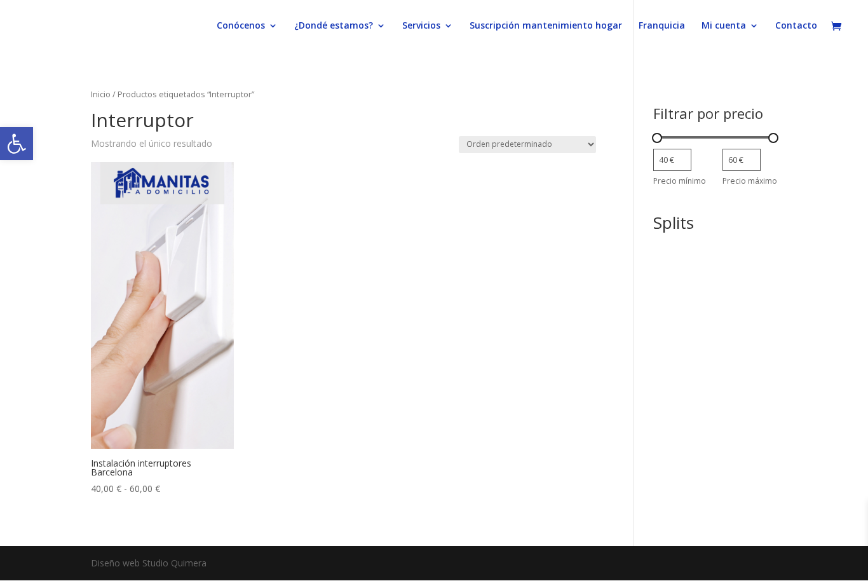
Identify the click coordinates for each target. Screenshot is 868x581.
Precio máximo (749, 180)
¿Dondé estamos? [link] (333, 26)
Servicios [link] (421, 26)
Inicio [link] (101, 94)
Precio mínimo (679, 180)
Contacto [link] (796, 26)
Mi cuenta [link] (724, 26)
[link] (16, 143)
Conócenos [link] (241, 26)
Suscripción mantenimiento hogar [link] (546, 26)
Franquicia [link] (662, 26)
